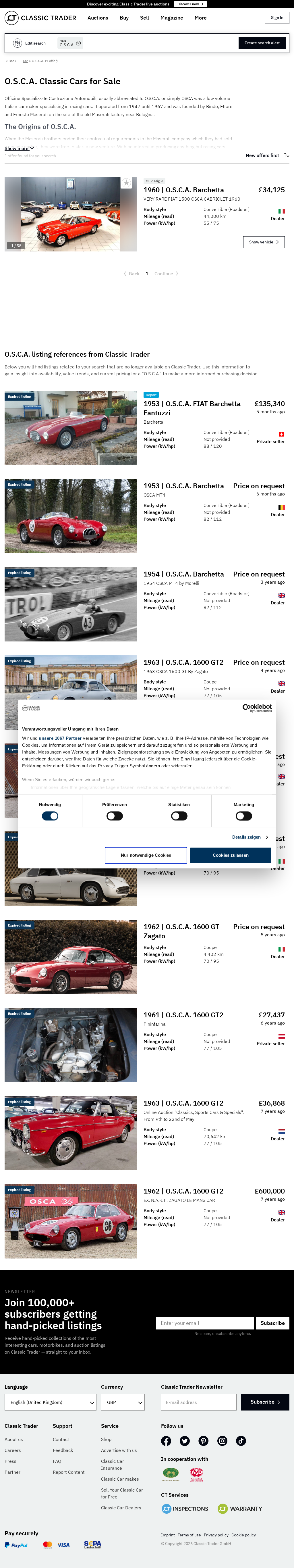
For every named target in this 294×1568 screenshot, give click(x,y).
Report (151, 395)
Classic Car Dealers (121, 1508)
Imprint (168, 1535)
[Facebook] (166, 1441)
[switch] (115, 815)
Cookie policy (243, 1535)
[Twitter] (185, 1441)
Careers (13, 1450)
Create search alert (262, 42)
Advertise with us (119, 1450)
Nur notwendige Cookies (146, 855)
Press (10, 1461)
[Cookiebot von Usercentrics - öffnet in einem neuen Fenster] (247, 708)
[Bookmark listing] (126, 183)
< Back (11, 61)
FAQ (57, 1461)
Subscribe (273, 1323)
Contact (61, 1439)
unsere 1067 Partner (60, 738)
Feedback (63, 1450)
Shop (106, 1439)
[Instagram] (222, 1441)
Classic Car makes (120, 1479)
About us (14, 1439)
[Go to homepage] (40, 18)
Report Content (69, 1472)
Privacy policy (216, 1535)
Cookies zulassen (231, 855)
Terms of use (189, 1535)
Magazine (171, 17)
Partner (12, 1472)
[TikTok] (241, 1441)
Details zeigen (246, 837)
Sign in (277, 17)
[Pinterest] (203, 1441)
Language (16, 1386)
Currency (112, 1386)
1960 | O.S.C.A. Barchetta (184, 189)
